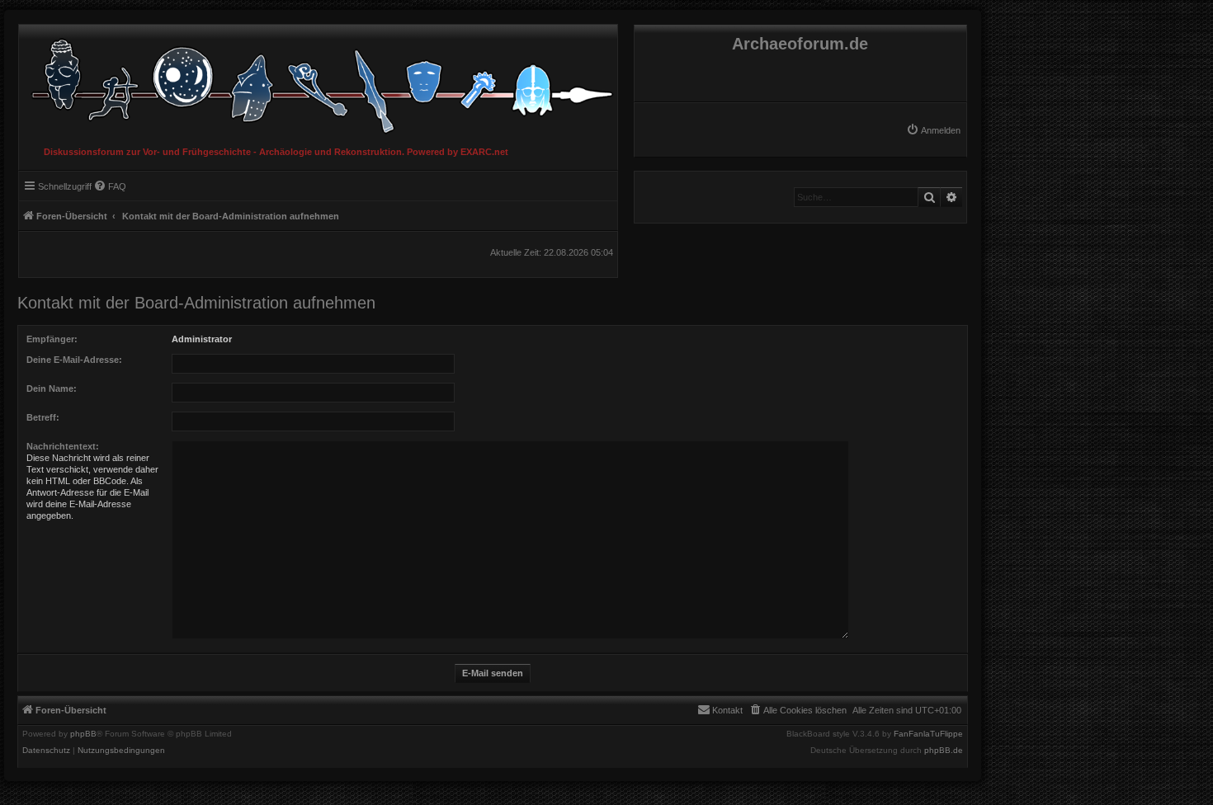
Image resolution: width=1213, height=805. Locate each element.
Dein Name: (51, 388)
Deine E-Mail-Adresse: (74, 360)
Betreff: (42, 417)
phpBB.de (943, 750)
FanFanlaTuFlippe (928, 734)
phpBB (83, 734)
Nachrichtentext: (62, 446)
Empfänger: (52, 339)
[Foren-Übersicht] (318, 82)
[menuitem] (933, 130)
